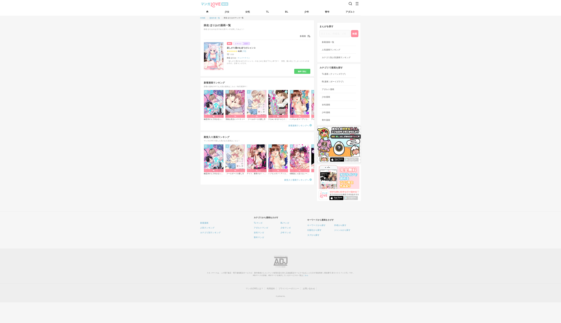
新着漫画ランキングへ (298, 125)
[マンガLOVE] (214, 4)
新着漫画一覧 (328, 42)
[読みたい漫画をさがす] (350, 3)
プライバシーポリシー (289, 288)
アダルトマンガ (261, 227)
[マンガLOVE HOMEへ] (207, 11)
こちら (305, 275)
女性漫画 (326, 104)
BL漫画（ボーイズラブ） (333, 81)
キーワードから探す (316, 225)
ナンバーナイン (244, 58)
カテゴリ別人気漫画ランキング (336, 57)
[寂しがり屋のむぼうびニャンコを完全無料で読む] (214, 56)
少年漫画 (326, 112)
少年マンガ (285, 232)
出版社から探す (314, 229)
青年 (229, 44)
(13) (244, 51)
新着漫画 (204, 222)
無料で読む (302, 71)
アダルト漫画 (328, 89)
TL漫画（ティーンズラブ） (334, 73)
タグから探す (313, 234)
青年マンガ (259, 237)
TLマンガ (258, 222)
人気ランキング (207, 227)
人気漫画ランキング (331, 49)
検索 (354, 33)
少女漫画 (326, 96)
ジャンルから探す (342, 229)
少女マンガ (285, 227)
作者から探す (340, 225)
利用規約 (271, 288)
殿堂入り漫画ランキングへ (296, 179)
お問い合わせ (309, 288)
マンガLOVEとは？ (254, 288)
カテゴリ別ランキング (210, 232)
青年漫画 (326, 120)
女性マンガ (259, 232)
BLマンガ (284, 222)
